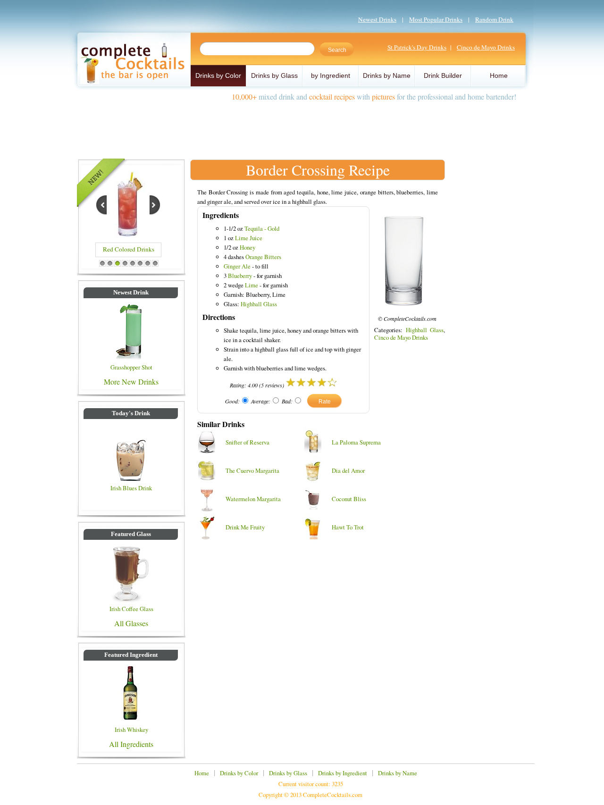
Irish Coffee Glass (131, 608)
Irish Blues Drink (131, 488)
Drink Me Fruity (245, 527)
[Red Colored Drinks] (128, 234)
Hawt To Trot (348, 527)
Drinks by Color (218, 75)
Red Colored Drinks (128, 249)
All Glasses (131, 623)
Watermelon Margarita (253, 499)
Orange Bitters (263, 256)
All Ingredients (131, 744)
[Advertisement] (302, 126)
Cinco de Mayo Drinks (486, 47)
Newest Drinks (377, 19)
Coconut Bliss (349, 499)
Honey (247, 247)
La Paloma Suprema (356, 442)
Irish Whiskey (131, 729)
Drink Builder (443, 75)
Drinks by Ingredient (342, 773)
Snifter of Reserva (247, 442)
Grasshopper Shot (131, 367)
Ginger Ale (237, 266)
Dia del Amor (348, 470)
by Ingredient (330, 75)
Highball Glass (259, 304)
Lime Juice (248, 238)
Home (499, 75)
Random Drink (494, 19)
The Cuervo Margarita (252, 470)
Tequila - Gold (261, 228)
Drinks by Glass (274, 75)
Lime (251, 285)
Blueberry (240, 275)
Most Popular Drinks (435, 19)
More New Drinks (131, 381)
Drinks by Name (387, 75)
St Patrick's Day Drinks (416, 47)
